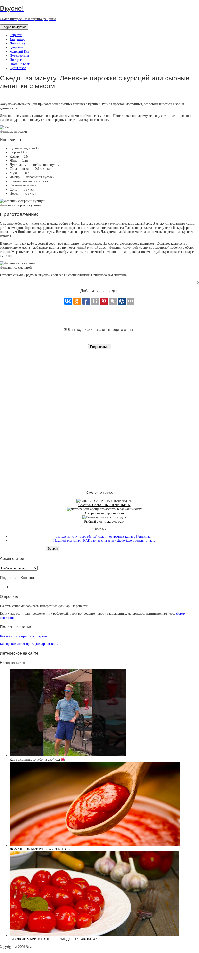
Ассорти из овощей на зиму (104, 513)
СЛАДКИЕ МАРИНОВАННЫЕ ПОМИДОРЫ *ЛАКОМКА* (53, 939)
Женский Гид (19, 51)
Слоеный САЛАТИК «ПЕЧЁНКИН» (104, 505)
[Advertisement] (99, 418)
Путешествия (19, 56)
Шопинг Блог (20, 64)
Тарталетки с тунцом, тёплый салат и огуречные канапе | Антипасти (104, 536)
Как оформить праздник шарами (23, 636)
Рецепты (16, 35)
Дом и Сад (17, 43)
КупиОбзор (18, 68)
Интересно (17, 60)
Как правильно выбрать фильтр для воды (29, 644)
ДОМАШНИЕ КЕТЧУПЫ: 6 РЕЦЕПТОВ (40, 849)
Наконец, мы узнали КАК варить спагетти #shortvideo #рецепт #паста (104, 541)
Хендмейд (17, 39)
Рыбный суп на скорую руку (104, 521)
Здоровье (16, 47)
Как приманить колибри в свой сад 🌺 (37, 759)
